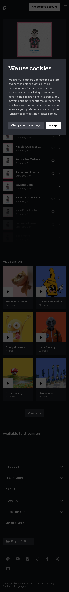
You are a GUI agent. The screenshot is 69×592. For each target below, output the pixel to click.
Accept (53, 125)
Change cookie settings (26, 125)
